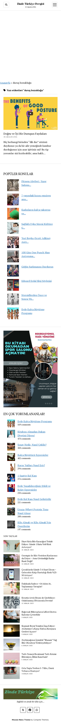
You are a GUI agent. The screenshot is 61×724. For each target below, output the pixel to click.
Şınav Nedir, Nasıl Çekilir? (32, 444)
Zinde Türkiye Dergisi (30, 3)
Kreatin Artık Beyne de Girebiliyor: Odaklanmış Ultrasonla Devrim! (38, 599)
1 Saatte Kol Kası (27, 475)
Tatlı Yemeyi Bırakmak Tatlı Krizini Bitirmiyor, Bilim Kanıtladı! (39, 655)
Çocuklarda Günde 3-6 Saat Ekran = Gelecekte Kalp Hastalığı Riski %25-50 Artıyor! (39, 572)
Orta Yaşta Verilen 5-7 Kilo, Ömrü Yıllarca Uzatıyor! (38, 669)
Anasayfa (5, 82)
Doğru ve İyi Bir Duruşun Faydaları (25, 133)
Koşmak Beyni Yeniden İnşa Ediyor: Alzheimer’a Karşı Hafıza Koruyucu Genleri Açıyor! (39, 629)
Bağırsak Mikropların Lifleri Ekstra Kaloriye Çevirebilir (39, 613)
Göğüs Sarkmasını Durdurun (37, 266)
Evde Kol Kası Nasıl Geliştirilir (34, 499)
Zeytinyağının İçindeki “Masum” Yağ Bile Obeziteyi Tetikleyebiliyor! (39, 641)
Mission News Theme (21, 720)
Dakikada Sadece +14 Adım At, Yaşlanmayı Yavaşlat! (36, 585)
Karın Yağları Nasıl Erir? (31, 465)
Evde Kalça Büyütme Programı (35, 421)
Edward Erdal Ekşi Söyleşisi (36, 281)
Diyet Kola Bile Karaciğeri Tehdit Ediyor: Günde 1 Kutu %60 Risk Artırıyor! (37, 544)
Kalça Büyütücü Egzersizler (33, 455)
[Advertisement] (30, 43)
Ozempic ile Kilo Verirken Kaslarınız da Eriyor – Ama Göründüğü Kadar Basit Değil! (39, 558)
